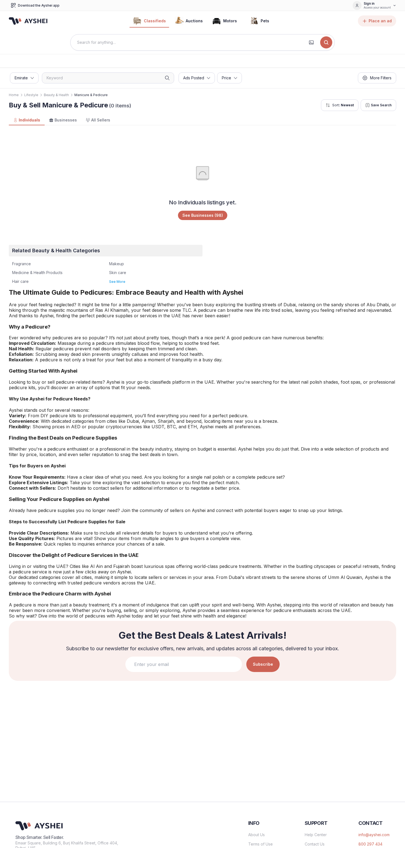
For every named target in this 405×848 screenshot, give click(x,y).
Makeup (116, 263)
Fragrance (21, 263)
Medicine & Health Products (37, 272)
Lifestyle (31, 95)
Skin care (117, 272)
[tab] (27, 120)
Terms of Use (260, 844)
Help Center (316, 834)
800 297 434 (370, 844)
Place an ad (380, 20)
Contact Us (315, 844)
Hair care (20, 281)
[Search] (326, 42)
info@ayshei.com (374, 834)
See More (117, 282)
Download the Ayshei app (39, 5)
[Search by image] (311, 42)
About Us (256, 834)
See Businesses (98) (202, 215)
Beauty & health (56, 95)
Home (14, 95)
